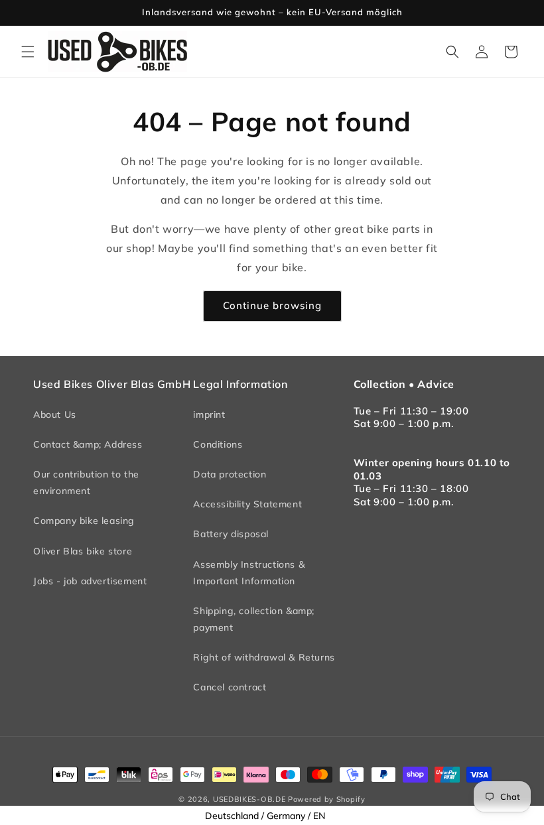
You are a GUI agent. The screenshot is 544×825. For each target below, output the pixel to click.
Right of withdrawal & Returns (263, 657)
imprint (209, 414)
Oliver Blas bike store (82, 551)
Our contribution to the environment (86, 482)
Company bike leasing (84, 521)
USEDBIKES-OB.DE (249, 799)
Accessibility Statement (247, 504)
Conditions (217, 444)
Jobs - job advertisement (90, 581)
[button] (27, 51)
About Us (54, 414)
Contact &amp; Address (88, 444)
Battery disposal (231, 534)
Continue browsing (272, 305)
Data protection (229, 474)
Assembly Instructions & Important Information (249, 572)
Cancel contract (229, 687)
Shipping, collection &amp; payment (253, 619)
